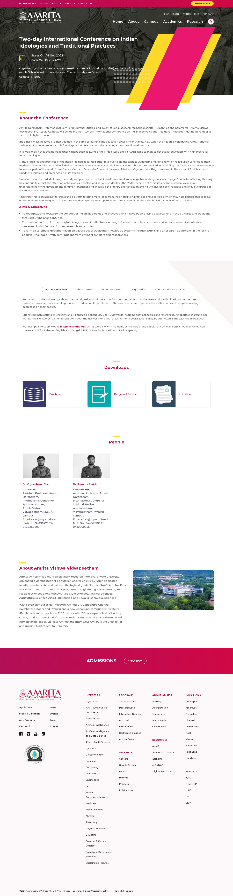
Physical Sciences (96, 828)
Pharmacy (91, 822)
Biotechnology (94, 754)
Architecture (93, 718)
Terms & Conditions (124, 891)
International (28, 3)
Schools (69, 3)
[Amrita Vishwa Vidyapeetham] (40, 17)
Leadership (158, 714)
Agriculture (92, 701)
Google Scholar (128, 765)
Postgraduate (127, 707)
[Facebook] (21, 734)
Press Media (159, 720)
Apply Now (135, 661)
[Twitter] (28, 734)
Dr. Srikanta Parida (85, 484)
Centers (123, 758)
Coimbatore (192, 726)
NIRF (188, 790)
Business (91, 761)
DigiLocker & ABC (162, 771)
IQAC (188, 777)
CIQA (188, 802)
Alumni (44, 3)
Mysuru (190, 739)
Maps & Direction (29, 713)
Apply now (25, 707)
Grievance (77, 891)
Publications (126, 790)
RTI (110, 891)
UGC (188, 796)
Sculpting (91, 834)
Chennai (190, 720)
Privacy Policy (63, 891)
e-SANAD (158, 765)
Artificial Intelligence (97, 725)
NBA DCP (191, 784)
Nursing (90, 816)
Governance (159, 726)
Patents (123, 777)
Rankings (157, 701)
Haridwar (191, 758)
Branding (157, 758)
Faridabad (191, 751)
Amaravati (191, 707)
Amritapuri (192, 701)
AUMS (155, 746)
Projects (124, 784)
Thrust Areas (84, 289)
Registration (138, 289)
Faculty (56, 3)
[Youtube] (36, 734)
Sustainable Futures (97, 862)
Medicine (91, 803)
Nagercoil (191, 745)
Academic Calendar (163, 752)
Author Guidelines (56, 289)
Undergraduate (127, 701)
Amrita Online (127, 739)
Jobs (196, 14)
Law (88, 786)
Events (186, 14)
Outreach (25, 726)
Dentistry (91, 773)
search (211, 21)
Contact (208, 14)
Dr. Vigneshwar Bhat (36, 484)
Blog (175, 14)
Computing (92, 767)
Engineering (92, 779)
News (166, 14)
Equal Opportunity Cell (95, 891)
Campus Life (85, 3)
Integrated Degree (130, 714)
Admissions (202, 3)
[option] (51, 394)
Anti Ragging (27, 720)
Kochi (189, 732)
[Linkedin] (43, 734)
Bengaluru (191, 714)
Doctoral (124, 720)
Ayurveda (91, 748)
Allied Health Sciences (99, 742)
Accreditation (160, 707)
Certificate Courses (130, 732)
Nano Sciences (94, 809)
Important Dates (111, 289)
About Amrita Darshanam (170, 289)
